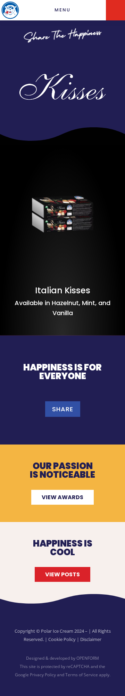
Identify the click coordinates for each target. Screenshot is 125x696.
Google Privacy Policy (35, 675)
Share (62, 409)
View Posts (62, 574)
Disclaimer (90, 639)
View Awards (62, 497)
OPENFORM (87, 658)
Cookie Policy (62, 639)
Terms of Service (81, 675)
